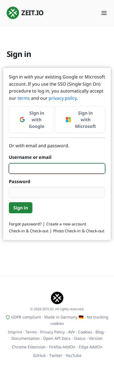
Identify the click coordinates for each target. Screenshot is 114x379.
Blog (99, 332)
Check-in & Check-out (28, 230)
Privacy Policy (52, 332)
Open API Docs (57, 338)
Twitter (55, 355)
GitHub (39, 355)
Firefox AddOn (62, 346)
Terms (31, 332)
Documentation (25, 338)
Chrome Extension (29, 346)
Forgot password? (25, 224)
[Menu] (104, 13)
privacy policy (63, 98)
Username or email (30, 157)
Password (19, 181)
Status (80, 338)
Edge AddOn (90, 346)
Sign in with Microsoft (85, 119)
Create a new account (66, 224)
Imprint (15, 332)
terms (23, 98)
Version (96, 338)
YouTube (73, 355)
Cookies (85, 332)
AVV (71, 332)
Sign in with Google (37, 119)
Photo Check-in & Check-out (78, 230)
